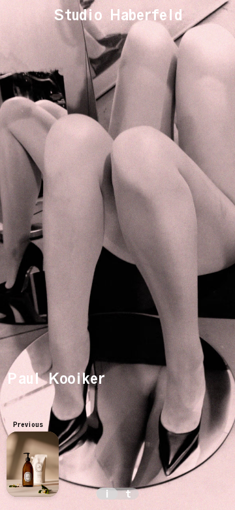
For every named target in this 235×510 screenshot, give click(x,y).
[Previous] (33, 464)
